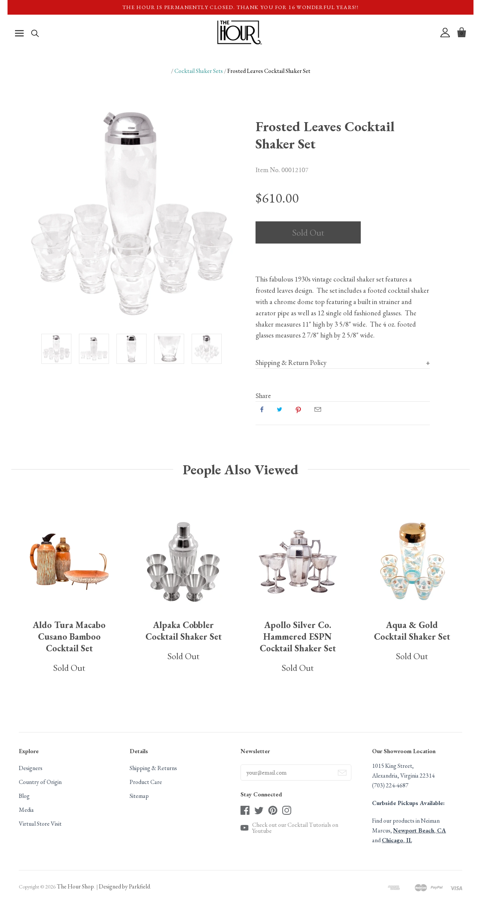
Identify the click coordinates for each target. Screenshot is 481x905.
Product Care (146, 782)
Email (318, 409)
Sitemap (139, 796)
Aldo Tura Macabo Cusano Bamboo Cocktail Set (69, 636)
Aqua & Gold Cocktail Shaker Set (412, 630)
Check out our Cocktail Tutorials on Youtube (295, 828)
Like (262, 409)
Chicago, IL (397, 840)
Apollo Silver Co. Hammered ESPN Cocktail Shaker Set (298, 636)
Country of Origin (40, 782)
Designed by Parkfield (124, 886)
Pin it (298, 409)
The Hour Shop (75, 886)
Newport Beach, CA (419, 830)
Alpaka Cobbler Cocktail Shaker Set (183, 630)
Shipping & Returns (153, 768)
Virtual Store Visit (40, 824)
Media (26, 810)
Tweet (279, 409)
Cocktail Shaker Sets (198, 71)
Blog (24, 796)
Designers (30, 768)
